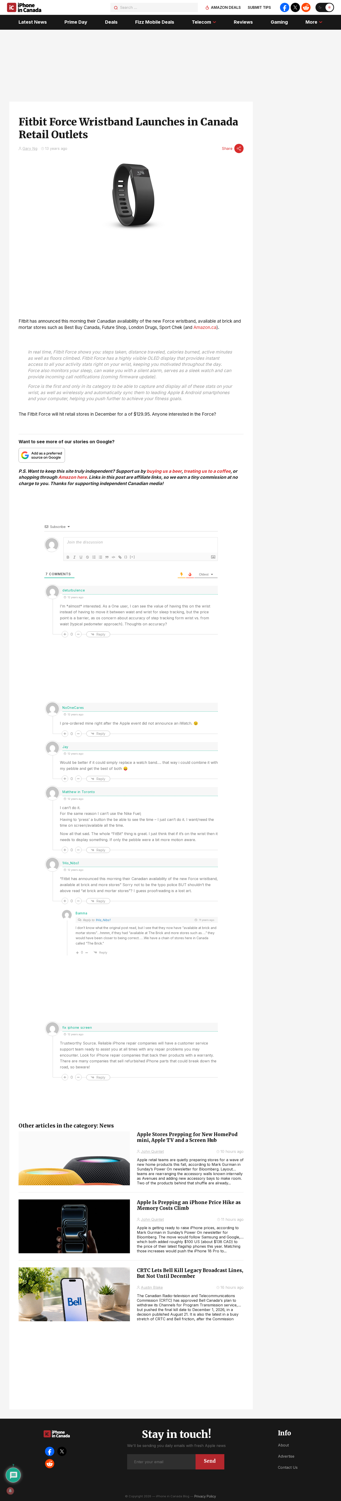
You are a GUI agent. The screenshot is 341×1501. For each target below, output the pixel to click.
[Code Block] (113, 557)
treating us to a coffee (207, 471)
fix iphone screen (77, 1027)
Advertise (286, 1456)
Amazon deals (226, 7)
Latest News (33, 22)
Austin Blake (152, 1287)
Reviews (243, 22)
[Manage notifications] (10, 1491)
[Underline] (81, 557)
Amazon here (72, 477)
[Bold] (68, 557)
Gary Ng (30, 148)
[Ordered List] (94, 557)
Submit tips (259, 7)
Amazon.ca (204, 327)
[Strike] (87, 557)
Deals (111, 22)
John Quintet (152, 1151)
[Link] (120, 557)
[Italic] (74, 557)
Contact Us (288, 1467)
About (283, 1445)
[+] (132, 557)
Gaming (279, 22)
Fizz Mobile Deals (154, 22)
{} (126, 557)
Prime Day (75, 22)
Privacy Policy (205, 1496)
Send (210, 1461)
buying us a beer (164, 471)
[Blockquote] (107, 557)
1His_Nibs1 (102, 920)
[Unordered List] (100, 557)
